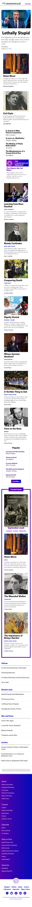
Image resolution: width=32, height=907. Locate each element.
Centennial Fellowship (8, 787)
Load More (16, 481)
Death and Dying (10, 394)
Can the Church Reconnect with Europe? (13, 668)
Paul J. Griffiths (8, 256)
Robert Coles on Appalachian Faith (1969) (14, 761)
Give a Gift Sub (6, 830)
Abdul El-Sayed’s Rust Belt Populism (12, 694)
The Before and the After (9, 735)
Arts (6, 560)
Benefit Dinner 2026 (7, 842)
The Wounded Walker (15, 596)
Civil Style (8, 113)
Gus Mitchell (7, 124)
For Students (5, 833)
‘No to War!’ (5, 682)
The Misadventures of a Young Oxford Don (15, 152)
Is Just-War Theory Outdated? (11, 725)
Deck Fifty (20, 899)
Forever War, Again (7, 721)
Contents (9, 531)
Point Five (12, 899)
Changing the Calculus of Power (11, 709)
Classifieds (5, 868)
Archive (15, 531)
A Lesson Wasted (11, 463)
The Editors (4, 47)
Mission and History (7, 784)
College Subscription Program (10, 851)
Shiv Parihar (9, 148)
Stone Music (9, 76)
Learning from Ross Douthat (13, 205)
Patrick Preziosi (8, 443)
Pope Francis (9, 209)
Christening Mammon (8, 673)
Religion (7, 887)
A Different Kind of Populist (10, 704)
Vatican (4, 663)
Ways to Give (7, 839)
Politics (14, 887)
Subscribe (28, 4)
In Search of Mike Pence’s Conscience (13, 132)
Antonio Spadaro (8, 86)
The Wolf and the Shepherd (15, 469)
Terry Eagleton (9, 155)
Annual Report (6, 859)
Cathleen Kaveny (8, 651)
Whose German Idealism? (12, 355)
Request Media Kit (7, 871)
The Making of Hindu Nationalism (14, 145)
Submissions (5, 813)
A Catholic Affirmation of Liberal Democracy (15, 677)
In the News (5, 790)
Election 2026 (6, 689)
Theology (7, 283)
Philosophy (8, 359)
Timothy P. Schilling (11, 140)
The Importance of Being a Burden (13, 636)
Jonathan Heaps (8, 293)
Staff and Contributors (8, 793)
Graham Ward (8, 609)
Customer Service (7, 819)
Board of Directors (7, 795)
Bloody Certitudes (13, 243)
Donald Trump (9, 320)
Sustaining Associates (8, 853)
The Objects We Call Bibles (14, 169)
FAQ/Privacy (5, 798)
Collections (7, 889)
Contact (4, 807)
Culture (26, 887)
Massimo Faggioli (9, 219)
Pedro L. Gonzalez (10, 135)
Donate (4, 856)
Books (6, 431)
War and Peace (9, 246)
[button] (7, 893)
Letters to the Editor (7, 810)
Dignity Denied (11, 317)
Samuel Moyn (8, 367)
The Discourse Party (7, 699)
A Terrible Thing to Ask (15, 391)
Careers (4, 816)
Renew (3, 827)
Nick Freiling (7, 404)
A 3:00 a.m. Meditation (15, 138)
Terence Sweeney (8, 330)
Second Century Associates (9, 845)
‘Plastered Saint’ (11, 457)
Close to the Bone (13, 428)
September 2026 (16, 527)
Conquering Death (13, 280)
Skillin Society (5, 848)
